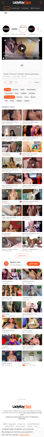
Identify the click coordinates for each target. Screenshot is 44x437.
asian (17, 93)
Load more (22, 256)
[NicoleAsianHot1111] (32, 309)
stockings (32, 93)
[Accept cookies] (40, 432)
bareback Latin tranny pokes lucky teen (30, 170)
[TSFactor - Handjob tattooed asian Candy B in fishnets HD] (32, 244)
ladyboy (23, 93)
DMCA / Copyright (9, 424)
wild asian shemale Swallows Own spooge (30, 201)
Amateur (19, 97)
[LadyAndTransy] (12, 276)
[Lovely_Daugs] (32, 325)
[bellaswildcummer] (12, 325)
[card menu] (20, 123)
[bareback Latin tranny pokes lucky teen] (32, 164)
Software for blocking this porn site (17, 417)
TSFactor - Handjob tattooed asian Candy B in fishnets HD (30, 249)
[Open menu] (3, 2)
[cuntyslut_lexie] (12, 293)
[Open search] (41, 2)
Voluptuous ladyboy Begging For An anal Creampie (30, 122)
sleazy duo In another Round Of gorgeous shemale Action (31, 138)
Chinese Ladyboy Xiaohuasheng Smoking (10, 249)
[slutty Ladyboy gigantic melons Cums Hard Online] (12, 212)
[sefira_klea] (12, 309)
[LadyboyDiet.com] (22, 2)
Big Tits (33, 97)
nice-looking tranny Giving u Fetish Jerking (10, 170)
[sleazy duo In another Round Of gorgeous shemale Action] (32, 132)
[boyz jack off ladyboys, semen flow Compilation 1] (32, 228)
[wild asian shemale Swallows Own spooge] (32, 196)
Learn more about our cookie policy (31, 413)
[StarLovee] (32, 358)
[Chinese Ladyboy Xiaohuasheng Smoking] (12, 244)
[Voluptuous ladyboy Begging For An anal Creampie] (32, 117)
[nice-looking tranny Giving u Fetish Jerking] (12, 164)
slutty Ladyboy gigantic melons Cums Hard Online (10, 217)
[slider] (22, 58)
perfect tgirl (26, 217)
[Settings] (39, 40)
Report (37, 82)
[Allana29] (12, 196)
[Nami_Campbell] (32, 342)
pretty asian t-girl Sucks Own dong (30, 154)
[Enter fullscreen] (39, 53)
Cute (6, 101)
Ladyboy (19, 101)
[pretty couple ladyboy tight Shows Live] (32, 180)
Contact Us (21, 424)
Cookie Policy (9, 426)
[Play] (22, 48)
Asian (26, 97)
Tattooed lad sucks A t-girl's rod (10, 185)
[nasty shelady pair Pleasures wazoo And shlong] (12, 117)
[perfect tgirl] (32, 212)
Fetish (12, 101)
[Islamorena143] (12, 358)
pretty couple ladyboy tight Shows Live (31, 185)
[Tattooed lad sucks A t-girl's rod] (12, 180)
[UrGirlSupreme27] (32, 276)
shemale (15, 90)
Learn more (24, 434)
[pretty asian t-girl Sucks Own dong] (32, 148)
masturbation (31, 90)
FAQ (35, 426)
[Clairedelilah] (12, 148)
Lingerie (26, 101)
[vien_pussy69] (12, 228)
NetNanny (34, 417)
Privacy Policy (20, 426)
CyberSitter (22, 419)
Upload (30, 426)
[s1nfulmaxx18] (32, 293)
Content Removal (33, 424)
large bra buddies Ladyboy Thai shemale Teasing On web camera (10, 138)
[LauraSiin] (12, 342)
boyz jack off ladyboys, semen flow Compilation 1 (30, 233)
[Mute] (5, 40)
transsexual (9, 93)
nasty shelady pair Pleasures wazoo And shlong (10, 122)
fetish (22, 90)
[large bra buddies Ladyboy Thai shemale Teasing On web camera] (12, 132)
